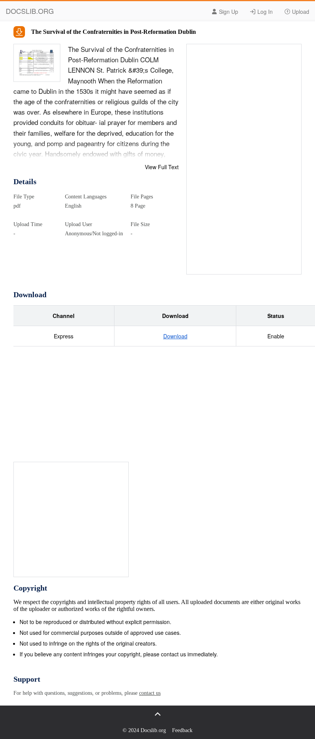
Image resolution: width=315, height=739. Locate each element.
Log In (264, 11)
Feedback (182, 730)
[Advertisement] (244, 159)
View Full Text (162, 167)
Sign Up (227, 11)
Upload (299, 11)
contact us (150, 693)
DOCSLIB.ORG (30, 11)
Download (175, 336)
